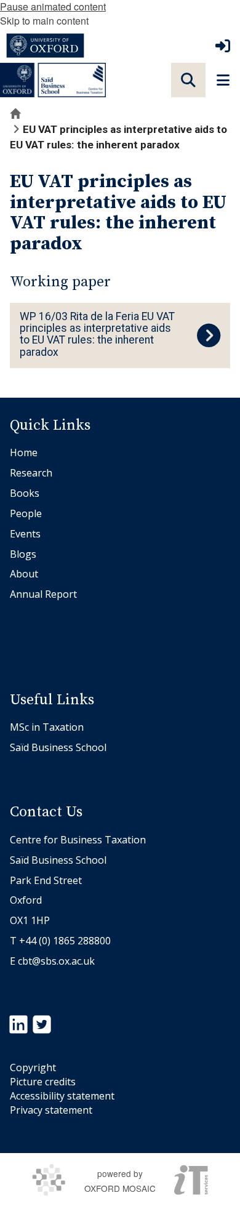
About (24, 574)
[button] (188, 80)
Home (24, 452)
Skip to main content (44, 21)
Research (31, 473)
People (26, 513)
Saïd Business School (58, 747)
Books (24, 493)
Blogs (23, 554)
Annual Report (43, 594)
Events (25, 534)
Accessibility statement (62, 1096)
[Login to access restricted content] (223, 45)
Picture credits (43, 1081)
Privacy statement (51, 1110)
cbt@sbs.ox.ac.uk (56, 961)
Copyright (33, 1067)
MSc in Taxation (47, 727)
